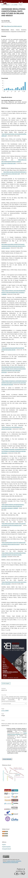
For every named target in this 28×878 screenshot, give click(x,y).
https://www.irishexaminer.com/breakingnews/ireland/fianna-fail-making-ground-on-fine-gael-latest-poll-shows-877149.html (14, 382)
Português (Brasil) (6, 849)
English (4, 844)
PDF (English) (6, 683)
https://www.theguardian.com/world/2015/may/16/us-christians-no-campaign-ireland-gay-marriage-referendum (14, 451)
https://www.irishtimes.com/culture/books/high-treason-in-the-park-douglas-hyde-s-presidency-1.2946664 (13, 292)
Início (2, 4)
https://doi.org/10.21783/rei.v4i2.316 (13, 26)
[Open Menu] (1, 1)
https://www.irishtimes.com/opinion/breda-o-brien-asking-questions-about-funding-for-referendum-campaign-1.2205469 (12, 506)
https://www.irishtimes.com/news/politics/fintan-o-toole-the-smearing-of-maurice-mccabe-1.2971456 (13, 554)
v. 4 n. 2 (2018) (14, 4)
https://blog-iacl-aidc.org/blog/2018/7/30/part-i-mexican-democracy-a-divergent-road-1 (14, 161)
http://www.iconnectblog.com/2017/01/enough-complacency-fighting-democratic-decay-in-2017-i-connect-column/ (13, 246)
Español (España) (6, 846)
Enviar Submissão (7, 759)
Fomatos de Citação (6, 703)
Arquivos (7, 4)
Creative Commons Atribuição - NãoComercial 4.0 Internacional (12, 861)
